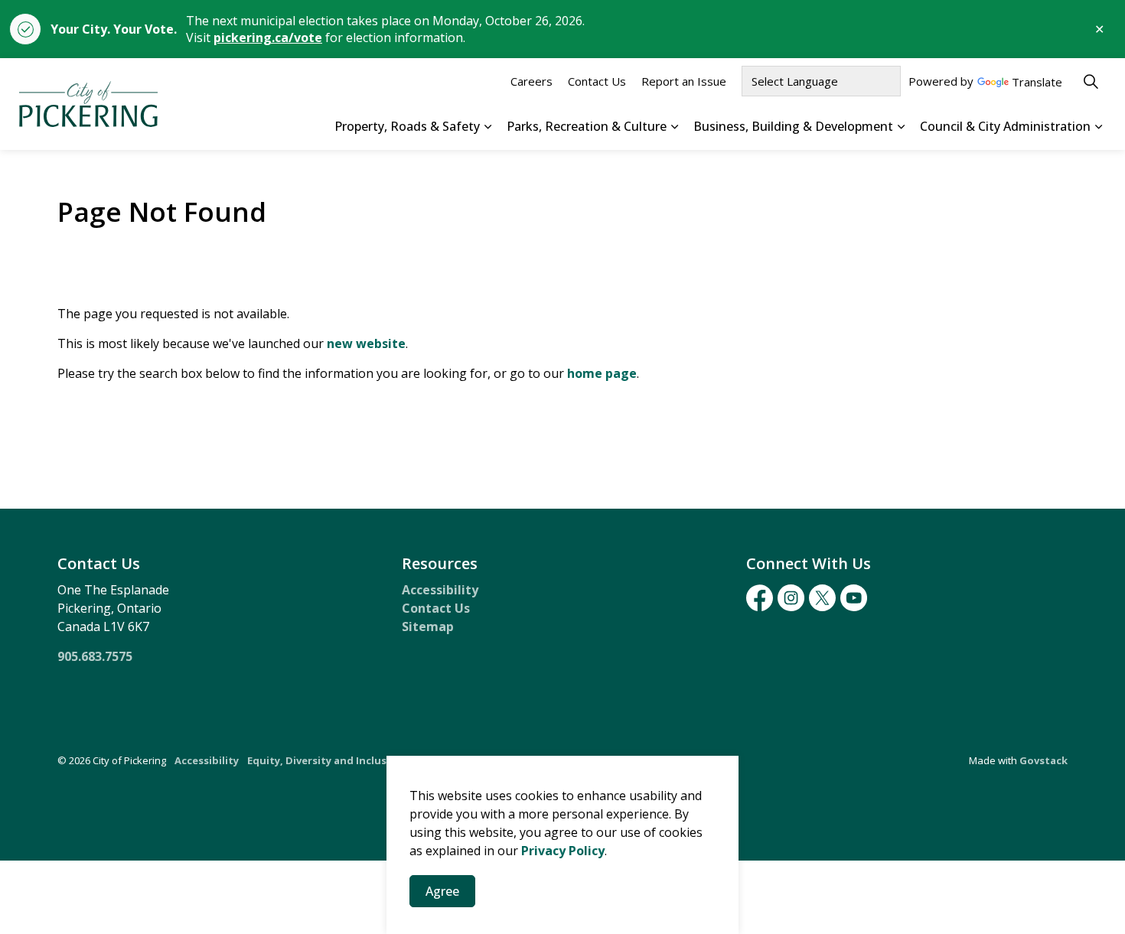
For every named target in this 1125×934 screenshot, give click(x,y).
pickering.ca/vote (268, 37)
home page (602, 373)
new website (366, 343)
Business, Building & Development (793, 126)
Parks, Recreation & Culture (587, 126)
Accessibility (440, 589)
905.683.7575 (94, 656)
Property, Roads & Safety (407, 126)
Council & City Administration (1005, 126)
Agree (442, 891)
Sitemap (428, 626)
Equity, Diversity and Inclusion (325, 760)
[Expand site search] (1090, 81)
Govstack (1043, 760)
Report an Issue (683, 81)
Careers (531, 81)
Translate (1037, 82)
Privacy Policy (563, 850)
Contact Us (597, 81)
